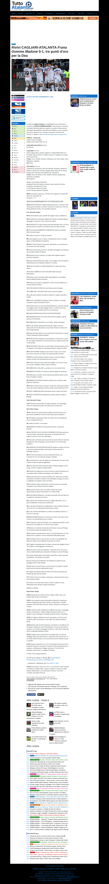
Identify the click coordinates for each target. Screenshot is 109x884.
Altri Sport (74, 334)
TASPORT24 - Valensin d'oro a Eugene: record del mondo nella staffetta (88, 339)
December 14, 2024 (53, 663)
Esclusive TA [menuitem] (30, 13)
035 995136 (46, 134)
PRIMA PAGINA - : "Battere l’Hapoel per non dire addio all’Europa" (56, 827)
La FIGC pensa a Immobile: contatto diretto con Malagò (61, 714)
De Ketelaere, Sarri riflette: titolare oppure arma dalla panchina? (49, 801)
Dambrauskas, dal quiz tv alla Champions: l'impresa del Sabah (49, 840)
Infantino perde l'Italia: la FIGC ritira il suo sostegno (45, 858)
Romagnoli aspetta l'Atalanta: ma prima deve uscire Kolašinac (53, 776)
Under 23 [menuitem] (90, 13)
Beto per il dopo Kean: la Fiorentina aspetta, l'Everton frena (47, 846)
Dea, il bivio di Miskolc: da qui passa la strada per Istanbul (47, 815)
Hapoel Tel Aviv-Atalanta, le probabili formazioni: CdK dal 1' (53, 805)
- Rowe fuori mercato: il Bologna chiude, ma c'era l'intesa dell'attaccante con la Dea (64, 842)
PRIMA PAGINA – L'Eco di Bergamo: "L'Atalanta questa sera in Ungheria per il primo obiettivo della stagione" (63, 821)
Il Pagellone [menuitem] (49, 13)
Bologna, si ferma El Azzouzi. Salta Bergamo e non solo (47, 768)
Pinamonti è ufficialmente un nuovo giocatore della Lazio (47, 762)
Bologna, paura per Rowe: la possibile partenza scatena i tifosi (49, 794)
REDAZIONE (42, 869)
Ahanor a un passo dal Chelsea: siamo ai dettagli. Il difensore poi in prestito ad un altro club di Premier (65, 790)
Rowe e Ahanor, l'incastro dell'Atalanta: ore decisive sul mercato (54, 817)
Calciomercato (75, 321)
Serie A (33, 677)
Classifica (15, 123)
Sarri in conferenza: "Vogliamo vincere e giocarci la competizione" (52, 803)
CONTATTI (57, 869)
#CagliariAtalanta (55, 658)
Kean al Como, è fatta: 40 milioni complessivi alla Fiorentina (48, 766)
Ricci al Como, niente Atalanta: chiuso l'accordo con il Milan (48, 792)
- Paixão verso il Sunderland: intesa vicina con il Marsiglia (53, 856)
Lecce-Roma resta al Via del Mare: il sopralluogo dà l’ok (39, 739)
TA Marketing (75, 162)
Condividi (32, 694)
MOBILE (63, 869)
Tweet (41, 694)
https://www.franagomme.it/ (59, 134)
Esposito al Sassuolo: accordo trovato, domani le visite (46, 838)
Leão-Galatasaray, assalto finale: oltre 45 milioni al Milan (47, 848)
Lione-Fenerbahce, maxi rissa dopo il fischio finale (45, 758)
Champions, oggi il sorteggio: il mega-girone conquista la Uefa (49, 813)
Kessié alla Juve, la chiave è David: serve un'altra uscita (47, 836)
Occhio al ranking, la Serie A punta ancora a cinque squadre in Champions (52, 799)
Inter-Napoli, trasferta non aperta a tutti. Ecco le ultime (61, 705)
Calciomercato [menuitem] (60, 13)
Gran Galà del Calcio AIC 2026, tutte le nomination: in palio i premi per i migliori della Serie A (58, 786)
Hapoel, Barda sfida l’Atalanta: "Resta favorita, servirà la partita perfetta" (51, 782)
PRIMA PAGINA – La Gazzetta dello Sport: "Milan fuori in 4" (48, 825)
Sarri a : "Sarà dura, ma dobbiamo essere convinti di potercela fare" (51, 854)
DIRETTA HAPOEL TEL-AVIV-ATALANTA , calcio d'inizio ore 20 (58, 755)
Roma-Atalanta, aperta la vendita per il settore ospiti (39, 730)
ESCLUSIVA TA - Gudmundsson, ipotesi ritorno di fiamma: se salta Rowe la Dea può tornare (61, 774)
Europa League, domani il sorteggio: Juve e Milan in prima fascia (49, 784)
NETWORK (35, 869)
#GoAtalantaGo (31, 660)
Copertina (74, 96)
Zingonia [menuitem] (40, 13)
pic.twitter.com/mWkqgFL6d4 (45, 660)
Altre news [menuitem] (71, 13)
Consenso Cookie (50, 866)
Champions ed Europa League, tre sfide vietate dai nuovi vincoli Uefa (51, 772)
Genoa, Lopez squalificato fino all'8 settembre (38, 723)
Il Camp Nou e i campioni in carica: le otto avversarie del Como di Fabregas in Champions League (83, 374)
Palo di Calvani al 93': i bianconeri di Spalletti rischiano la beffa (87, 312)
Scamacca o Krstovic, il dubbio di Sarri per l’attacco (45, 809)
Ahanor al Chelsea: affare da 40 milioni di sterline (50, 760)
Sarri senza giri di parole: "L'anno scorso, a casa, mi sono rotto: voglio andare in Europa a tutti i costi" (60, 780)
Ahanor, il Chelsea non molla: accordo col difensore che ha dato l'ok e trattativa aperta (58, 852)
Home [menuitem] (13, 13)
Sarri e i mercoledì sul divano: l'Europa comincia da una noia (51, 788)
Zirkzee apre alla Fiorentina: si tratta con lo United (45, 764)
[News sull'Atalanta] (22, 5)
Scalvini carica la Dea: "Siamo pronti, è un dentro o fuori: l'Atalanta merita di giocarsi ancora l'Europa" (60, 850)
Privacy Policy (59, 866)
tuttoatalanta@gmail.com (72, 877)
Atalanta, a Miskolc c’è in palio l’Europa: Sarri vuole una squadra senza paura (53, 811)
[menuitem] (96, 13)
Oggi (72, 215)
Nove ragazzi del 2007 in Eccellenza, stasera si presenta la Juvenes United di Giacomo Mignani (59, 778)
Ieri (75, 215)
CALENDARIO (50, 869)
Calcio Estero (75, 293)
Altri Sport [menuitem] (81, 13)
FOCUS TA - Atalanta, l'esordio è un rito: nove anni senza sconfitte (51, 844)
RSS (68, 869)
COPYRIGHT (73, 869)
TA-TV (73, 307)
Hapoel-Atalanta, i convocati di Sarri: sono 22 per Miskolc (49, 796)
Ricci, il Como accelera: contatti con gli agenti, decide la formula (49, 829)
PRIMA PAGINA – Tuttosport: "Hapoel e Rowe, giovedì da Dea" (49, 819)
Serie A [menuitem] (20, 13)
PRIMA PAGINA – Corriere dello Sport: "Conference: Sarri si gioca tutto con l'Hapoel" (55, 823)
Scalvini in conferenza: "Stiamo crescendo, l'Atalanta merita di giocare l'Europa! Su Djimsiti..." (60, 807)
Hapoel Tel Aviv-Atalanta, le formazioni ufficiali (44, 753)
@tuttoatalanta (53, 678)
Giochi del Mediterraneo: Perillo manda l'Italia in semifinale (47, 770)
